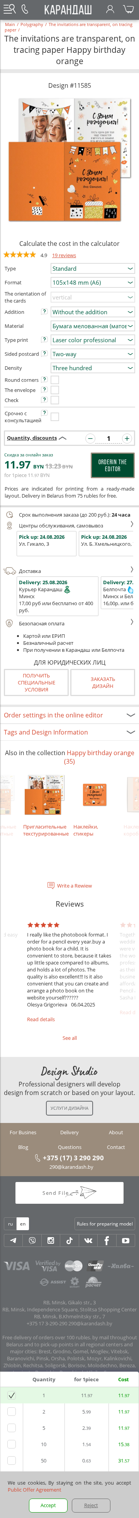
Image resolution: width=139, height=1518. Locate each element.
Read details (41, 1019)
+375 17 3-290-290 (47, 1323)
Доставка (30, 571)
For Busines (23, 1132)
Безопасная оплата (41, 623)
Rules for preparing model (105, 1223)
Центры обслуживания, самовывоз (61, 525)
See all (70, 1037)
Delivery (69, 1132)
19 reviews (64, 255)
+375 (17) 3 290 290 (73, 1157)
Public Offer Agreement (34, 1489)
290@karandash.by (71, 1166)
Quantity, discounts (32, 437)
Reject (91, 1505)
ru (10, 1223)
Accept (48, 1505)
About (116, 1132)
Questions (69, 1147)
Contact (116, 1147)
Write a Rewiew (74, 885)
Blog (23, 1147)
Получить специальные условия (36, 682)
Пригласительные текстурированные (44, 830)
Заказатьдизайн (103, 682)
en (22, 1223)
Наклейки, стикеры (85, 830)
